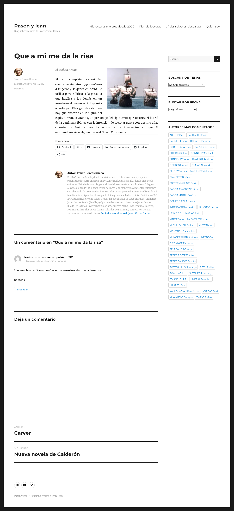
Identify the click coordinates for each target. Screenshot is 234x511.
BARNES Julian (178, 141)
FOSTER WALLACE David (184, 183)
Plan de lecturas (150, 26)
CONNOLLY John (179, 159)
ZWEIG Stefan (204, 297)
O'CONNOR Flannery (181, 243)
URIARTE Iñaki (178, 285)
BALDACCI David (197, 135)
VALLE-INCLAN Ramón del (185, 291)
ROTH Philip (207, 267)
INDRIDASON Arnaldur (182, 207)
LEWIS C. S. (176, 213)
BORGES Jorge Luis (180, 147)
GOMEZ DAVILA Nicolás (183, 201)
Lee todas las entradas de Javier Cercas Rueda (125, 213)
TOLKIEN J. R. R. (178, 279)
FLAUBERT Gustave (180, 177)
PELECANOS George (181, 249)
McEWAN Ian (206, 225)
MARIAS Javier (193, 213)
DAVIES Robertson (202, 159)
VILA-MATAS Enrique (181, 297)
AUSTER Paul (177, 135)
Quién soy (213, 26)
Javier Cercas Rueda (25, 79)
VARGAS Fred (210, 291)
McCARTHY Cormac (198, 219)
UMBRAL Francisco (200, 279)
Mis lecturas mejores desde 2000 (111, 26)
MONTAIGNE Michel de (182, 231)
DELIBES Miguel (179, 165)
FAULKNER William (201, 171)
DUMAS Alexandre (202, 165)
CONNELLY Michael (202, 153)
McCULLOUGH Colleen (182, 225)
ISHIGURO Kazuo (208, 207)
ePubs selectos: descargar (183, 26)
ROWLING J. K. (178, 273)
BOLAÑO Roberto (200, 141)
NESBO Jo (207, 237)
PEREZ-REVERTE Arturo (183, 255)
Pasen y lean (30, 26)
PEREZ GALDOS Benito (182, 261)
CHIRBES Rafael (178, 153)
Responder (22, 289)
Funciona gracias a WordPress (47, 496)
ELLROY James (178, 171)
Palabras (19, 88)
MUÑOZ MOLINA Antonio (184, 237)
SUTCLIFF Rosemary (200, 273)
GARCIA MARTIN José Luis (184, 195)
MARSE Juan (177, 219)
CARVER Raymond (205, 147)
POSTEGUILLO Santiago (183, 267)
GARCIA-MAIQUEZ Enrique (184, 189)
